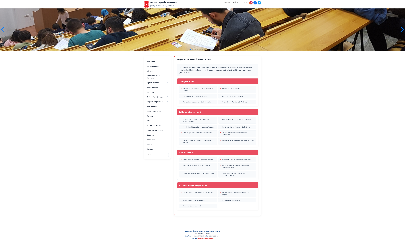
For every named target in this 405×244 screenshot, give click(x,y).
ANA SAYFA (228, 2)
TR (243, 2)
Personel (150, 92)
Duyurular (151, 135)
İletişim (150, 149)
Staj (148, 121)
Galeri (149, 145)
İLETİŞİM (235, 2)
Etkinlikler (151, 140)
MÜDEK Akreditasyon (155, 97)
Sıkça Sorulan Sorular (155, 130)
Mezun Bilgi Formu (154, 125)
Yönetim (150, 71)
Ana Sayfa (151, 61)
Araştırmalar (152, 106)
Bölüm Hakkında (153, 66)
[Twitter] (259, 2)
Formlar (150, 116)
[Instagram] (251, 2)
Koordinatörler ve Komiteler (153, 77)
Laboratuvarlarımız (154, 111)
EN (247, 2)
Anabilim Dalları (153, 87)
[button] (402, 29)
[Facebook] (255, 2)
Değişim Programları (155, 102)
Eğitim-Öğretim (153, 83)
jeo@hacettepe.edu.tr (205, 238)
